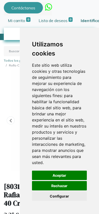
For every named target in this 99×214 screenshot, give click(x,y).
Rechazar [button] (59, 186)
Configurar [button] (59, 196)
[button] (11, 120)
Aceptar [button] (59, 175)
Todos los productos (19, 60)
